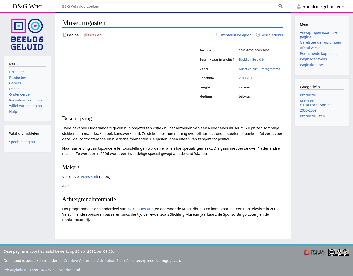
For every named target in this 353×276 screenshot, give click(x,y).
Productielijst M (313, 116)
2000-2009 (246, 78)
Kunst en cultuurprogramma (259, 69)
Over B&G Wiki (42, 269)
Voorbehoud (69, 269)
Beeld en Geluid (250, 59)
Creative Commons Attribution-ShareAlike (99, 260)
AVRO (67, 185)
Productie (308, 95)
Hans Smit (89, 176)
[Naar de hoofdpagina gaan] (27, 33)
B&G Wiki (27, 6)
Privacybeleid (15, 269)
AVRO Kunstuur (140, 208)
